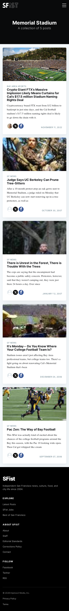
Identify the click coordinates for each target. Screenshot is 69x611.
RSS (5, 578)
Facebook (8, 567)
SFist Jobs (8, 509)
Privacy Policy (9, 598)
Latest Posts (9, 504)
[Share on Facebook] (21, 126)
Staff (5, 536)
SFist (9, 478)
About (6, 530)
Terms (5, 604)
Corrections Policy (12, 546)
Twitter (6, 572)
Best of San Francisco (14, 515)
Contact (7, 552)
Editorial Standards (12, 541)
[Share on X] (15, 126)
